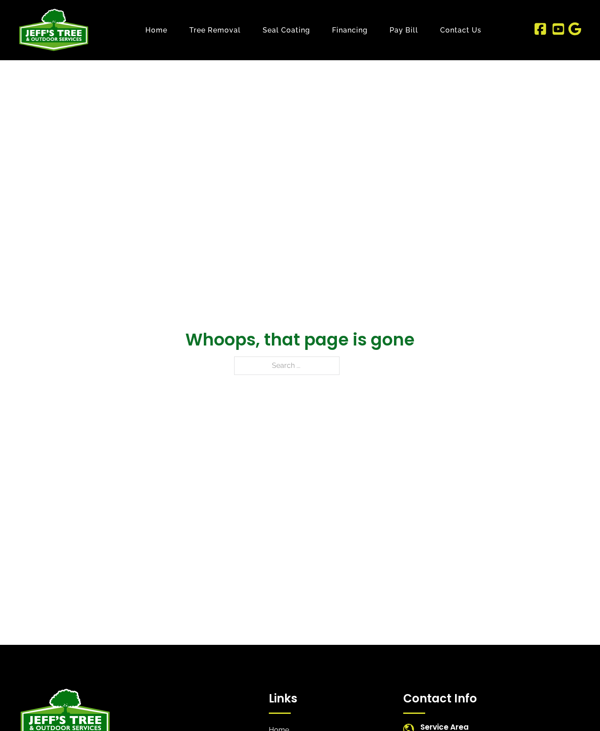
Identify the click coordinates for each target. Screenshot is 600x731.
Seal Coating (286, 30)
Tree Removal (215, 30)
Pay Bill (404, 30)
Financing (350, 30)
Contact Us (460, 30)
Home (156, 30)
